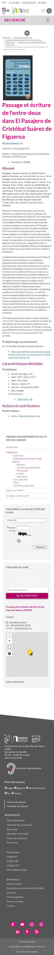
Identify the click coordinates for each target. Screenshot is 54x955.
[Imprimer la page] (27, 33)
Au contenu (14, 2)
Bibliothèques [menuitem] (13, 879)
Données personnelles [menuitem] (27, 951)
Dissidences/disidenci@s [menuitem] (28, 467)
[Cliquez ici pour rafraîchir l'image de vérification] (19, 541)
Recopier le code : (11, 530)
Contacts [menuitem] (11, 905)
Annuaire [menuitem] (13, 829)
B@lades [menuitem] (21, 464)
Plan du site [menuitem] (12, 842)
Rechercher (29, 595)
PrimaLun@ (19, 148)
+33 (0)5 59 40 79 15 (20, 625)
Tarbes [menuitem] (17, 793)
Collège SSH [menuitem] (12, 861)
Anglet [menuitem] (10, 788)
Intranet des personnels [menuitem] (20, 825)
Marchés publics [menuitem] (14, 883)
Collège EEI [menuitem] (12, 856)
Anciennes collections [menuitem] (24, 485)
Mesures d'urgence (16, 802)
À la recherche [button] (29, 2)
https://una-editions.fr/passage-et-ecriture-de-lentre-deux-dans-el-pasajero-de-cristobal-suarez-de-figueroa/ (29, 354)
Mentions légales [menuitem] (27, 941)
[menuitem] (27, 447)
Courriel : (11, 521)
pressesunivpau (21, 628)
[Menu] (42, 10)
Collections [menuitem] (19, 455)
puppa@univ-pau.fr (18, 622)
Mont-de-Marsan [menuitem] (36, 788)
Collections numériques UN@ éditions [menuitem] (27, 460)
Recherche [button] (15, 20)
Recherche (7, 37)
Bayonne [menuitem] (20, 788)
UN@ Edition (23, 399)
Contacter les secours (17, 806)
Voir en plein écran (15, 681)
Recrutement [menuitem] (13, 852)
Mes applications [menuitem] (17, 820)
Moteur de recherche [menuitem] (17, 838)
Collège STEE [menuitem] (13, 865)
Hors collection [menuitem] (21, 479)
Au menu (42, 2)
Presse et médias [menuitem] (15, 901)
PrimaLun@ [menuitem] (22, 470)
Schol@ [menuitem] (20, 473)
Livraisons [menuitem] (11, 892)
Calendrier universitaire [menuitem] (18, 833)
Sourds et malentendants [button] (28, 768)
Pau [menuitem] (9, 793)
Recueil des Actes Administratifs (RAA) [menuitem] (25, 888)
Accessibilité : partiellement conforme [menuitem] (27, 946)
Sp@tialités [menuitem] (22, 476)
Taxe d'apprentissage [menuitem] (17, 869)
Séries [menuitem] (16, 482)
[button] (46, 20)
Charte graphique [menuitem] (15, 897)
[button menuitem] (49, 10)
